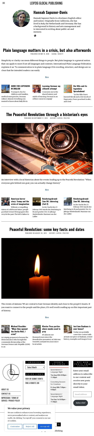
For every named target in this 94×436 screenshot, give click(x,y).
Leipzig (59, 118)
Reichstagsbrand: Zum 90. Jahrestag (81, 200)
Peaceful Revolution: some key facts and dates (47, 229)
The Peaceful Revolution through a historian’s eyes (47, 114)
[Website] (35, 35)
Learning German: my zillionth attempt (51, 87)
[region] (30, 418)
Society (60, 54)
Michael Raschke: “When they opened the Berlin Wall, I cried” (19, 330)
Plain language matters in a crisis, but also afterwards (47, 50)
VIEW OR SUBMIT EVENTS (34, 378)
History (53, 118)
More (47, 77)
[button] (59, 424)
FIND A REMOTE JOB (32, 383)
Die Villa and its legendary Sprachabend (80, 88)
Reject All (30, 426)
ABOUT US (5, 389)
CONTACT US (5, 393)
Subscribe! (80, 403)
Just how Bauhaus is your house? (82, 327)
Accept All (44, 426)
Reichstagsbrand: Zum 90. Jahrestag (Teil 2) (50, 201)
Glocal (54, 54)
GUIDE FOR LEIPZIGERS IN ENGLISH (20, 87)
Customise (15, 426)
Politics (67, 118)
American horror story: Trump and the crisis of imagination (20, 201)
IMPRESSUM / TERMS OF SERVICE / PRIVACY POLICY (10, 399)
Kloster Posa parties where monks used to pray (51, 329)
